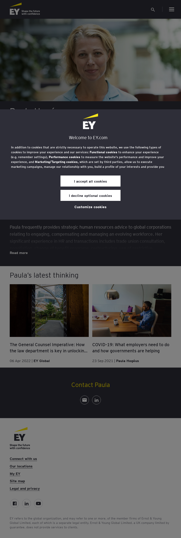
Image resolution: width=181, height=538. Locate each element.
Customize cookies (90, 206)
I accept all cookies (90, 181)
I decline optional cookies (90, 195)
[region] (90, 164)
